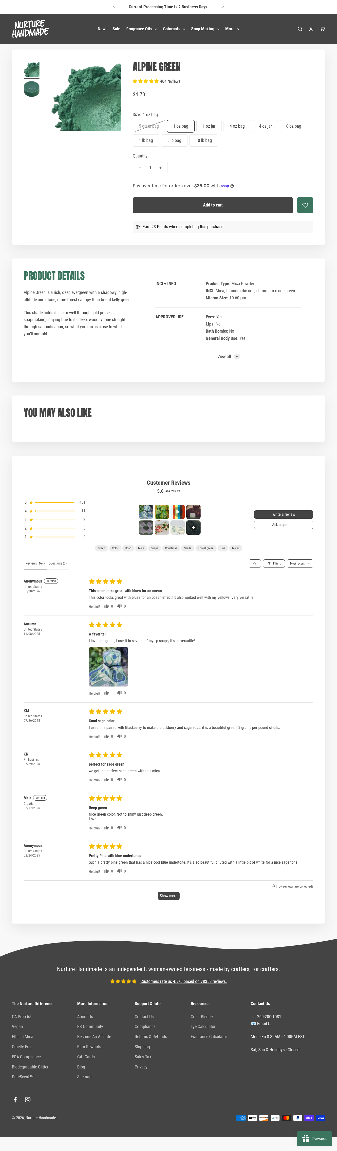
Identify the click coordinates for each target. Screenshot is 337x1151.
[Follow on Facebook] (15, 1099)
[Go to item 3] (177, 512)
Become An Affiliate (94, 1036)
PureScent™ (23, 1076)
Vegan (17, 1026)
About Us (85, 1016)
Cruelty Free (22, 1046)
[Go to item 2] (31, 89)
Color (115, 548)
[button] (146, 81)
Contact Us (144, 1016)
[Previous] (114, 7)
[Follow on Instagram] (27, 1099)
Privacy (141, 1066)
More (230, 28)
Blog (81, 1066)
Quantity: (141, 155)
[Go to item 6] (162, 527)
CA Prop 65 (21, 1016)
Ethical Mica (22, 1036)
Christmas (171, 548)
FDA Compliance (26, 1056)
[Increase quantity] (160, 168)
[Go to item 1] (31, 70)
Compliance (145, 1026)
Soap (128, 548)
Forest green (206, 548)
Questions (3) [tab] (58, 563)
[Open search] (255, 563)
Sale (116, 28)
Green (101, 548)
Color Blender (202, 1016)
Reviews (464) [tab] (35, 563)
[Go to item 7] (177, 527)
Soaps (154, 548)
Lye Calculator (203, 1026)
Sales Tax (143, 1056)
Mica (141, 548)
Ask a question (284, 524)
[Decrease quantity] (140, 168)
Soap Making (202, 28)
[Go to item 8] (193, 527)
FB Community (90, 1026)
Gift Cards (86, 1056)
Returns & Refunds (151, 1036)
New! (102, 28)
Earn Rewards (89, 1046)
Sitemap (84, 1076)
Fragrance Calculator (209, 1036)
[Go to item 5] (146, 527)
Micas (235, 548)
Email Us (264, 1023)
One (223, 548)
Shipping (142, 1046)
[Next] (223, 7)
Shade (187, 548)
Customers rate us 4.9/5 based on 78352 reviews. (183, 981)
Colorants (171, 28)
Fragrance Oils (139, 28)
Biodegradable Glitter (30, 1066)
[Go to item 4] (193, 512)
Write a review (283, 514)
